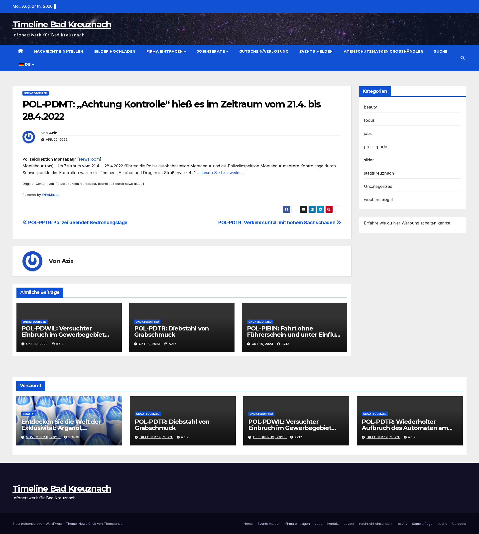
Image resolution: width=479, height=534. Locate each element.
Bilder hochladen (114, 51)
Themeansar (114, 524)
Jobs (318, 524)
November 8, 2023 (43, 437)
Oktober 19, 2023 (156, 437)
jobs (368, 133)
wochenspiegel (378, 199)
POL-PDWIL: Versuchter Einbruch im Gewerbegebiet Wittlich (63, 334)
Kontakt (333, 524)
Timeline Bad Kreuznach (61, 24)
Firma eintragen (165, 51)
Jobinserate (211, 51)
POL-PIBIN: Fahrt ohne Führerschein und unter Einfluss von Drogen (294, 334)
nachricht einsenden (375, 524)
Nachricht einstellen (58, 51)
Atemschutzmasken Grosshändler (383, 51)
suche (441, 51)
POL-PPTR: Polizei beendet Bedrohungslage (77, 222)
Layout (349, 524)
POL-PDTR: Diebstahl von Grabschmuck (171, 331)
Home (248, 524)
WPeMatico (51, 195)
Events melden (316, 51)
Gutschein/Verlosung (264, 51)
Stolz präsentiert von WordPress (38, 524)
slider (369, 159)
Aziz (53, 133)
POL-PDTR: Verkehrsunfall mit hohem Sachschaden (277, 222)
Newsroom (89, 159)
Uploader (459, 524)
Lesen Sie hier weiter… (223, 172)
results (402, 524)
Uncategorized (35, 93)
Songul (75, 437)
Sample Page (422, 524)
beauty (370, 107)
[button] (463, 57)
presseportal (376, 146)
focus (369, 120)
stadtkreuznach (379, 173)
